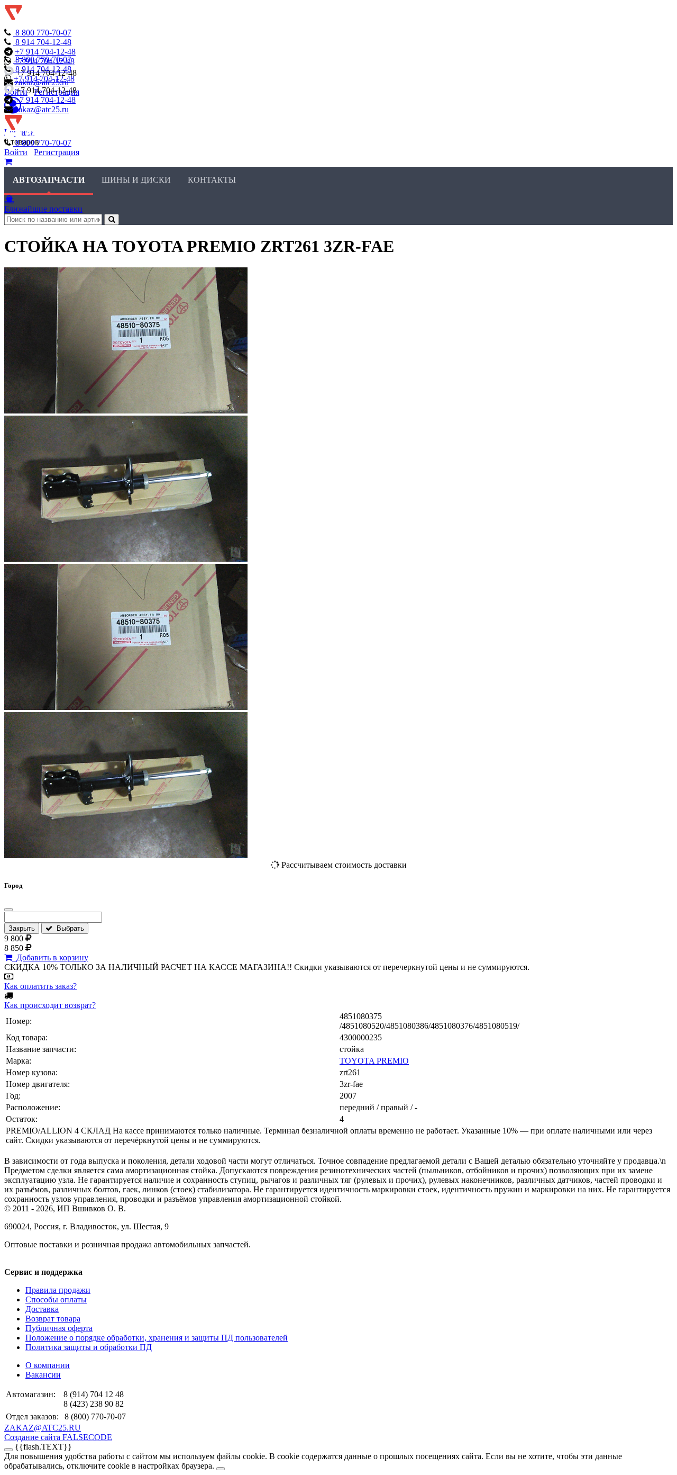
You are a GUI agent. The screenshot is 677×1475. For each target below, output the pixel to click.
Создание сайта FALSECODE (58, 1437)
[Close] (220, 1468)
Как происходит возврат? (50, 1005)
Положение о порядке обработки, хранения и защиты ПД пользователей (156, 1337)
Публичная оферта (59, 1328)
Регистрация (56, 152)
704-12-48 (43, 42)
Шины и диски (136, 179)
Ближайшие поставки (43, 208)
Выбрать (68, 928)
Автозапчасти (49, 179)
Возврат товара (52, 1318)
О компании (47, 1365)
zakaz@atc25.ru (42, 109)
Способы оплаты (56, 1299)
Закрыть (21, 928)
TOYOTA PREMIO (374, 1060)
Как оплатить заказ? (40, 986)
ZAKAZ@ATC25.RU (42, 1427)
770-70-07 (43, 32)
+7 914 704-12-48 (45, 51)
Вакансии (43, 1374)
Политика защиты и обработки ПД (88, 1347)
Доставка (42, 1309)
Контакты (212, 179)
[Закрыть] (8, 909)
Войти (16, 152)
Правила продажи (57, 1289)
